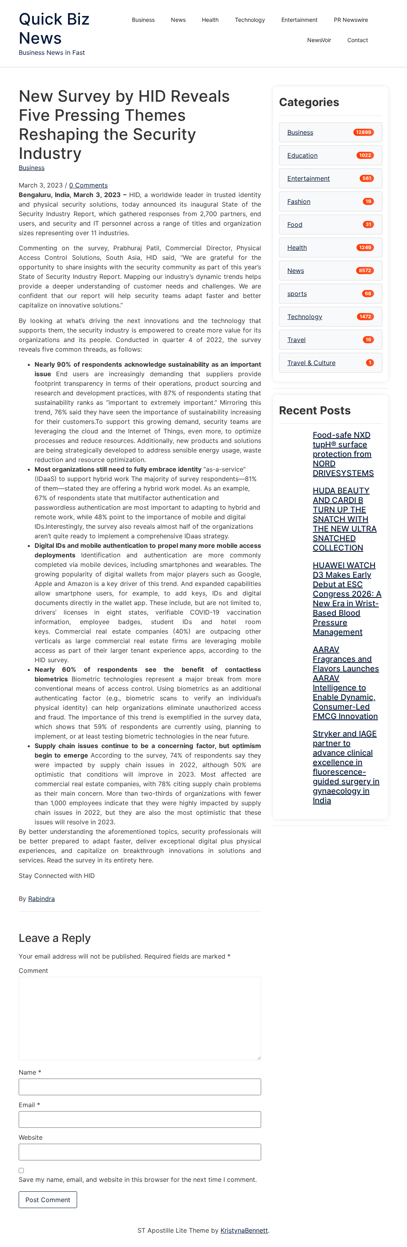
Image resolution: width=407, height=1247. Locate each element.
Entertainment (299, 19)
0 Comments (88, 185)
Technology (250, 19)
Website (31, 1137)
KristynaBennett (244, 1230)
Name (30, 1072)
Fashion (298, 201)
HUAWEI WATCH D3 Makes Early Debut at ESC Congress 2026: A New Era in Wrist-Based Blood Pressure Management (347, 599)
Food (294, 224)
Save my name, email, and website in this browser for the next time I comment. (138, 1179)
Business (143, 19)
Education (302, 155)
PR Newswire (351, 19)
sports (297, 294)
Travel (296, 340)
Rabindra (41, 899)
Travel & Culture (311, 363)
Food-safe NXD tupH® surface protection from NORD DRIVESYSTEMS (343, 454)
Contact (357, 40)
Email (29, 1105)
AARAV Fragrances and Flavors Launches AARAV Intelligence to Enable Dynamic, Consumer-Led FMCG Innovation (346, 683)
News (178, 19)
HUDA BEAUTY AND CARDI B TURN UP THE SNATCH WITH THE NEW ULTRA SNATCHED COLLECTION (345, 519)
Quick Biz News (54, 28)
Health (210, 19)
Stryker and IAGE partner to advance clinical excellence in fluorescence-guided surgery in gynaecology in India (346, 767)
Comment (33, 970)
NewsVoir (319, 40)
